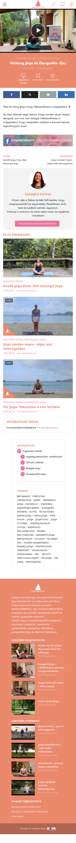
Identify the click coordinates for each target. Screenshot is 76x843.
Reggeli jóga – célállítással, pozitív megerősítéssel (51, 667)
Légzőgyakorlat (40, 523)
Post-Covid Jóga (48, 701)
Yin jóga (46, 558)
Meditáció (34, 527)
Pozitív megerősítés (36, 542)
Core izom (38, 496)
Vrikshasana (24, 554)
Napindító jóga (45, 535)
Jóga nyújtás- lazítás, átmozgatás (47, 785)
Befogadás (23, 496)
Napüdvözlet (24, 538)
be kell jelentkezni (47, 427)
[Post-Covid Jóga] (23, 707)
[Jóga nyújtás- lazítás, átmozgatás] (23, 788)
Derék (37, 500)
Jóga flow (42, 519)
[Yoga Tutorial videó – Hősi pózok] (23, 688)
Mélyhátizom (25, 535)
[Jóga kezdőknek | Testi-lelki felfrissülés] (23, 750)
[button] (68, 5)
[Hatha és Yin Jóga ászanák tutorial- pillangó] (23, 651)
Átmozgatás (33, 561)
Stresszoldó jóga (48, 58)
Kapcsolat (17, 816)
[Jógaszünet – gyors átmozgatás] (23, 732)
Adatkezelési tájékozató (26, 807)
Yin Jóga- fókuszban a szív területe (31, 407)
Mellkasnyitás (25, 531)
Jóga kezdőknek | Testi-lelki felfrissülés (49, 748)
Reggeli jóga (25, 546)
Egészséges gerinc (28, 507)
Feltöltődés (46, 511)
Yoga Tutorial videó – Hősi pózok (51, 684)
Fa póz (33, 511)
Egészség (46, 504)
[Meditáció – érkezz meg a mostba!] (23, 769)
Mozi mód (38, 80)
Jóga (30, 519)
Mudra (41, 531)
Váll (36, 554)
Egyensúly (31, 504)
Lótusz (21, 527)
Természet (23, 550)
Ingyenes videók (27, 58)
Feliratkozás (52, 80)
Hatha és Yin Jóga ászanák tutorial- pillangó (50, 649)
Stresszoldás (43, 546)
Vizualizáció (39, 550)
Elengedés (48, 507)
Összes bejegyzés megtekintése (37, 223)
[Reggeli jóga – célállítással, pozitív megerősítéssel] (23, 670)
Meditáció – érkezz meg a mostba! (50, 764)
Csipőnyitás (24, 500)
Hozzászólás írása (26, 290)
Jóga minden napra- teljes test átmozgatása (27, 346)
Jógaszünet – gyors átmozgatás (51, 727)
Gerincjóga (24, 515)
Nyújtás (40, 538)
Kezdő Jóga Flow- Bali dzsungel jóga (33, 286)
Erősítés (22, 511)
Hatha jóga (40, 515)
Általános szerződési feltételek (29, 811)
